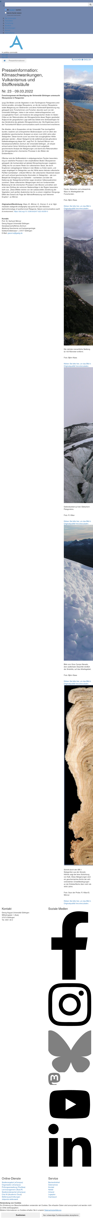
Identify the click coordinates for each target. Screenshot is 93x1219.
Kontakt (51, 1187)
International (9, 33)
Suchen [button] (78, 59)
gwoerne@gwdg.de (15, 233)
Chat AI (5, 1194)
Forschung (9, 23)
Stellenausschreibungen (11, 1197)
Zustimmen (20, 1215)
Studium (8, 25)
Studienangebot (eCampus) (12, 1182)
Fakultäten (9, 20)
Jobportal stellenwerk (10, 1199)
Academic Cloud (15, 1194)
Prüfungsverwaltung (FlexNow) (13, 1187)
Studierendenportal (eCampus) (14, 1192)
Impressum (52, 1197)
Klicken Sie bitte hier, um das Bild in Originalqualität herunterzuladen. (77, 207)
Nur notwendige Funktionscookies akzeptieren (61, 1215)
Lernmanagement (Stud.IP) (12, 1189)
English (87, 59)
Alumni (7, 30)
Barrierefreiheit (54, 1182)
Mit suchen (14, 10)
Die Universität (10, 18)
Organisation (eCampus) (11, 1184)
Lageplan (51, 1194)
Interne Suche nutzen (14, 13)
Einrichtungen (10, 28)
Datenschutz (53, 1184)
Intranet (51, 1192)
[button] (5, 54)
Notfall (50, 1189)
